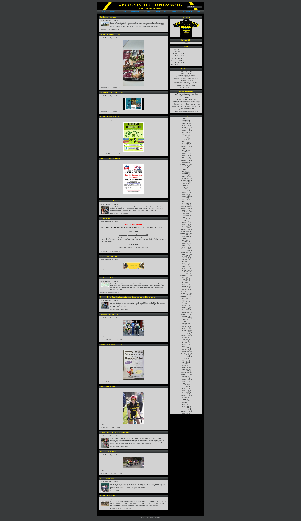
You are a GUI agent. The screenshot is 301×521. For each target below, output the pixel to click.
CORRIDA (113, 12)
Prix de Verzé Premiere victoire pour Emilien (116, 432)
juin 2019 (185, 217)
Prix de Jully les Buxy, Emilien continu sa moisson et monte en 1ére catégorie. (127, 297)
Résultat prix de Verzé (108, 451)
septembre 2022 (184, 164)
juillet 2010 (185, 381)
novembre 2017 (185, 251)
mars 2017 (185, 265)
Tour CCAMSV (187, 12)
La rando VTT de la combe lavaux (112, 92)
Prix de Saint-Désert (190, 99)
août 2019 (185, 214)
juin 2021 (185, 185)
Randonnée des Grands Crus (190, 94)
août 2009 (185, 397)
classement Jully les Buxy (109, 314)
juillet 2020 (185, 199)
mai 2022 (185, 171)
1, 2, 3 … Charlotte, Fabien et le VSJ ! (189, 104)
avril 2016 (185, 284)
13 (183, 58)
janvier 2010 (185, 392)
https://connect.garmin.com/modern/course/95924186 (133, 235)
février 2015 (185, 309)
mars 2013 (185, 346)
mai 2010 (185, 385)
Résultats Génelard (186, 71)
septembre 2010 (185, 380)
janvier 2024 (185, 143)
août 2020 (185, 198)
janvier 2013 (185, 350)
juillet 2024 (185, 134)
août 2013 (185, 337)
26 (181, 62)
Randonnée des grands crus (110, 34)
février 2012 (185, 369)
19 (181, 60)
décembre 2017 (185, 249)
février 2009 (185, 406)
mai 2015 (185, 304)
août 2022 (185, 166)
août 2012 (185, 358)
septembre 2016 (184, 275)
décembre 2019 (185, 206)
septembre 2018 (184, 233)
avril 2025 (185, 120)
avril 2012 (185, 365)
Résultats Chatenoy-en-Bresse (186, 75)
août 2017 (185, 256)
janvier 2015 (184, 311)
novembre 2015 (185, 293)
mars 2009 (185, 404)
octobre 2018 (185, 231)
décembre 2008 (185, 410)
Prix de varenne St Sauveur (186, 84)
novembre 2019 (185, 208)
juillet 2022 (185, 168)
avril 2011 (185, 376)
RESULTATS (174, 12)
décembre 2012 (185, 351)
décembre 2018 (185, 228)
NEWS (103, 12)
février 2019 (185, 224)
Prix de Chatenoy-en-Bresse (110, 159)
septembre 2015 (184, 297)
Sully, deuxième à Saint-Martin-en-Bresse (186, 77)
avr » (177, 49)
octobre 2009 (185, 394)
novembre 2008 (185, 411)
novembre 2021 (185, 180)
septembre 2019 (184, 212)
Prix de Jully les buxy (186, 87)
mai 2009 (185, 401)
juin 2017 (185, 259)
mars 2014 (185, 325)
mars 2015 (185, 307)
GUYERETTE (135, 12)
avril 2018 (185, 242)
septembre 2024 (185, 131)
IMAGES (147, 12)
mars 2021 (185, 191)
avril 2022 (185, 173)
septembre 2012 (185, 357)
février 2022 (185, 176)
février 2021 (185, 192)
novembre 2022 (185, 161)
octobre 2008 (185, 413)
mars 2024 (185, 141)
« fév (172, 49)
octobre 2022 (185, 162)
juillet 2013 (185, 339)
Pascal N (173, 106)
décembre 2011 (185, 372)
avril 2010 (185, 387)
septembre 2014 (185, 318)
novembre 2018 (185, 229)
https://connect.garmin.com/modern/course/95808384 (133, 247)
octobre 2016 (185, 274)
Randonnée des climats (108, 17)
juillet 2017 (185, 258)
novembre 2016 (185, 272)
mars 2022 (177, 51)
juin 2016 (185, 281)
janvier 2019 (185, 226)
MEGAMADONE (160, 12)
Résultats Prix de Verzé (186, 80)
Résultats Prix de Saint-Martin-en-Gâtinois (186, 78)
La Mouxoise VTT (189, 108)
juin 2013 (185, 341)
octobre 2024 (185, 129)
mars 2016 (185, 286)
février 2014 (185, 327)
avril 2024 (185, 139)
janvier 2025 (185, 125)
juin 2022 (185, 169)
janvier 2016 (185, 289)
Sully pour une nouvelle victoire (192, 103)
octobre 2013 (185, 334)
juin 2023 (185, 148)
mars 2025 (185, 122)
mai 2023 (185, 150)
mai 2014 (185, 321)
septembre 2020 (185, 196)
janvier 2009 (185, 408)
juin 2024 (185, 136)
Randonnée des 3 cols (107, 495)
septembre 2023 (185, 146)
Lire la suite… (155, 26)
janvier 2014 (184, 328)
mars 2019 (185, 222)
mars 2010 (185, 388)
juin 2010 (185, 383)
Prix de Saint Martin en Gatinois (186, 86)
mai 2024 (185, 138)
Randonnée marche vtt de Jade (111, 344)
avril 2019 (185, 221)
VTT (198, 12)
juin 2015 (185, 302)
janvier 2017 (185, 268)
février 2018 (185, 245)
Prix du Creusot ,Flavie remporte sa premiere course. (119, 201)
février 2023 (185, 155)
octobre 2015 (185, 295)
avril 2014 (185, 323)
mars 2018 (185, 244)
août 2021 (185, 183)
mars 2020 (185, 201)
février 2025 (185, 123)
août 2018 (185, 235)
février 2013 (185, 348)
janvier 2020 (185, 205)
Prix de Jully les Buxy (108, 386)
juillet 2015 (185, 300)
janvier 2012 (185, 371)
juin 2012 (185, 362)
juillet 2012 (185, 360)
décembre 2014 (185, 312)
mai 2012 (185, 364)
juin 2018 (185, 238)
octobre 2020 (185, 194)
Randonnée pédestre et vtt (109, 116)
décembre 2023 (185, 145)
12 (181, 58)
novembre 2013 (185, 332)
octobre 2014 (185, 316)
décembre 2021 (185, 178)
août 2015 (185, 298)
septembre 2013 (185, 335)
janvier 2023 (184, 157)
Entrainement (105, 218)
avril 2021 (185, 189)
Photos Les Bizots (186, 73)
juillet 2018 (185, 236)
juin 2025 (185, 118)
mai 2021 (185, 187)
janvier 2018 (185, 247)
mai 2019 (185, 219)
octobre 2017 (185, 252)
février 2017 (185, 267)
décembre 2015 (185, 291)
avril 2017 (185, 263)
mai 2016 (185, 282)
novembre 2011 (185, 374)
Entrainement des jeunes (190, 110)
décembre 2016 (185, 270)
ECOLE (124, 12)
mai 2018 (185, 240)
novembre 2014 (185, 314)
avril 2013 (185, 344)
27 (183, 62)
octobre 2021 (185, 182)
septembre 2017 (184, 254)
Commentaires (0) (114, 29)
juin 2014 (185, 319)
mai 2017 (185, 261)
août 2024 (185, 132)
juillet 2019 (185, 215)
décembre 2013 (185, 330)
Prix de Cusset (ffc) (107, 478)
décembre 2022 (185, 159)
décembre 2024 (185, 127)
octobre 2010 (185, 378)
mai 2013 (185, 342)
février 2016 (185, 288)
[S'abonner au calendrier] (175, 50)
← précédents (103, 513)
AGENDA (108, 87)
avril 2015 (185, 305)
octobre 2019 (185, 210)
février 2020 (185, 203)
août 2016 (185, 277)
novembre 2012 (185, 353)
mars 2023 (185, 153)
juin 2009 (185, 399)
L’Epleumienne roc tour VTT (110, 256)
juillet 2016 (185, 279)
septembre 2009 (185, 395)
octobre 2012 (185, 355)
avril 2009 (185, 402)
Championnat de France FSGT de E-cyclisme (186, 82)
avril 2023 (185, 152)
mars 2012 (185, 367)
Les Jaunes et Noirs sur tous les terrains (114, 278)
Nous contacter (157, 517)
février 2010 (185, 390)
